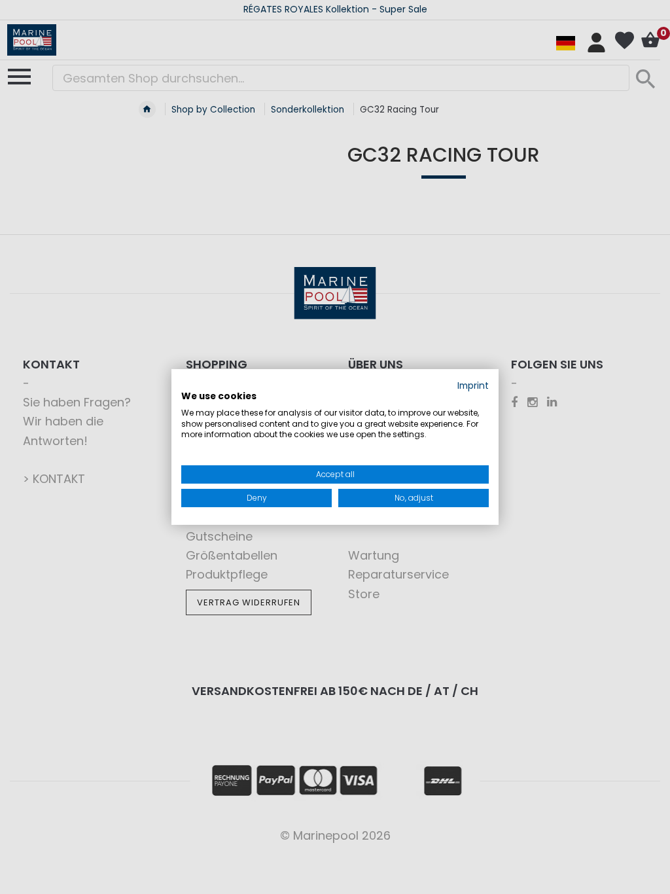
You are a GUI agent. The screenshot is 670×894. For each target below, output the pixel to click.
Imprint (473, 386)
